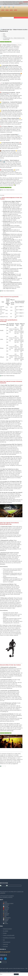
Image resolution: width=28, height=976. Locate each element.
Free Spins (5, 946)
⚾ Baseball (5, 906)
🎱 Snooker (5, 920)
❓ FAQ (4, 916)
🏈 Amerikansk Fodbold (8, 903)
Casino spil (5, 944)
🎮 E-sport (5, 912)
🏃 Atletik (5, 902)
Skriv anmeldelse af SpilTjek (6, 897)
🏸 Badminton (6, 904)
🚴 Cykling (5, 910)
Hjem (4, 33)
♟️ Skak (5, 922)
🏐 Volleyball (6, 919)
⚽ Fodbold (5, 923)
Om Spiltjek (5, 931)
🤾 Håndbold (6, 914)
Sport (4, 35)
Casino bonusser (6, 942)
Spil (4, 939)
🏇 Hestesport (6, 913)
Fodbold (4, 36)
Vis (3, 195)
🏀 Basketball (6, 907)
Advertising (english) (7, 928)
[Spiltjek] (8, 10)
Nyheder (5, 933)
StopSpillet (25, 1)
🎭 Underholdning (7, 917)
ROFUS (21, 3)
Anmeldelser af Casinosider (9, 937)
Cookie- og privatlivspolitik (8, 935)
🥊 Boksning (6, 909)
